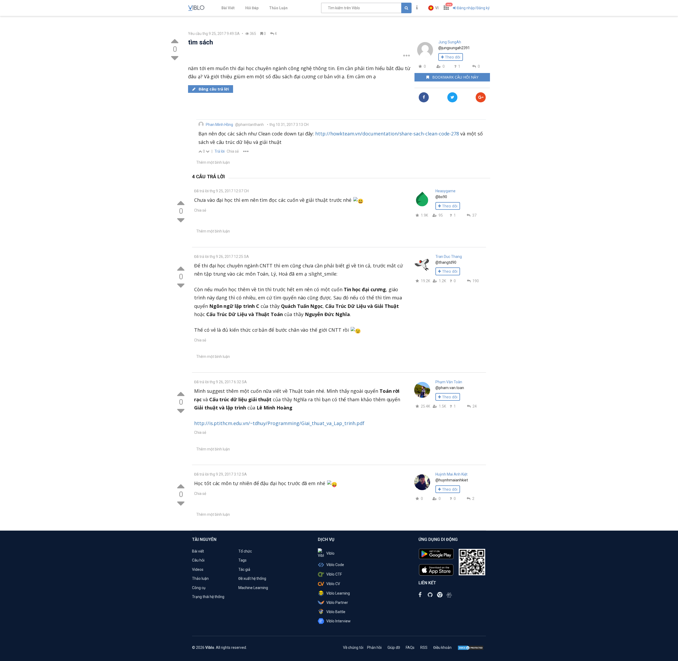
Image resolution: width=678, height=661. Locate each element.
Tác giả (244, 569)
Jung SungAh (449, 42)
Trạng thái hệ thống (208, 597)
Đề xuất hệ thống (252, 578)
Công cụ (199, 588)
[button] (433, 8)
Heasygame (445, 191)
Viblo (330, 553)
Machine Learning (253, 588)
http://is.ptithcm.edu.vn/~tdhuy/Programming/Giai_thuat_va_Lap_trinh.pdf (279, 423)
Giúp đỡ (393, 647)
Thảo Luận (278, 8)
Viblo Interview (338, 621)
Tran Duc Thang (448, 256)
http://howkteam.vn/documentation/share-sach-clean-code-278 (387, 133)
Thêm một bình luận (213, 162)
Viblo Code (335, 565)
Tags (242, 560)
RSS (423, 647)
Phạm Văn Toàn (448, 382)
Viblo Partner (337, 602)
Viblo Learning (338, 593)
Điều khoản (442, 647)
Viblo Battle (335, 612)
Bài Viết (228, 8)
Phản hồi (374, 647)
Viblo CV (333, 584)
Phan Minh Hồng (219, 124)
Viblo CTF (334, 574)
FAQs (410, 647)
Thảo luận (200, 578)
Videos (197, 569)
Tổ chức (245, 551)
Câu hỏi (198, 560)
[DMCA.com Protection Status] (470, 647)
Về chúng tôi (353, 647)
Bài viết (198, 551)
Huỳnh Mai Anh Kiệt (451, 474)
